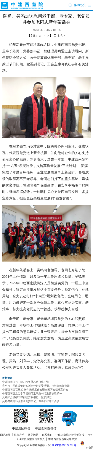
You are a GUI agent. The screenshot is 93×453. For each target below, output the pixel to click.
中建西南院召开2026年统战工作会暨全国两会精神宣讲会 (35, 389)
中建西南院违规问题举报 (62, 439)
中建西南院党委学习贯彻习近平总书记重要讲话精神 (32, 393)
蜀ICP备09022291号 (64, 445)
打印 (60, 35)
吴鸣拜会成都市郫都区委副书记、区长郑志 (26, 397)
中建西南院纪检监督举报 (70, 434)
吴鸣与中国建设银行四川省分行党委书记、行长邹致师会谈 (36, 385)
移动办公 (80, 5)
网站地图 (5, 434)
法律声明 (19, 434)
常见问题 (33, 434)
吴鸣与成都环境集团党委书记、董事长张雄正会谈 (30, 401)
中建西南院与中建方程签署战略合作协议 (25, 381)
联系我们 (47, 434)
